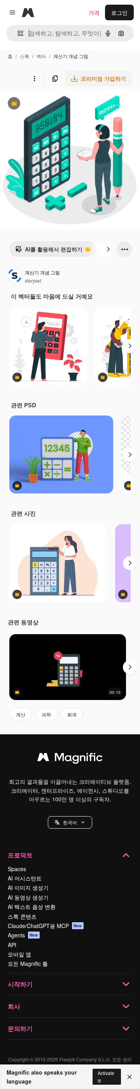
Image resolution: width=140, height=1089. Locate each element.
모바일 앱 (19, 954)
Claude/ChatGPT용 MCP (45, 926)
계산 (20, 714)
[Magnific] (70, 759)
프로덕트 (20, 854)
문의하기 (20, 1028)
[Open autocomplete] (17, 33)
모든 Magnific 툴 (28, 963)
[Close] (129, 1077)
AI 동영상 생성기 (28, 897)
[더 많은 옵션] (34, 78)
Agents (23, 935)
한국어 (70, 822)
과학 (46, 714)
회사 (14, 1006)
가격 (94, 12)
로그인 (119, 12)
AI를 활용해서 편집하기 (48, 251)
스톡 (24, 56)
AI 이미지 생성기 (28, 887)
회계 (72, 714)
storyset (33, 280)
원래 (45, 104)
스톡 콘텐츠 (22, 916)
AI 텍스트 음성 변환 (32, 906)
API (12, 945)
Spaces (17, 869)
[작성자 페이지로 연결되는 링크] (15, 276)
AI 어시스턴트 (25, 878)
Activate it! (106, 1077)
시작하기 (20, 983)
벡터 (41, 56)
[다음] (108, 249)
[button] (70, 822)
